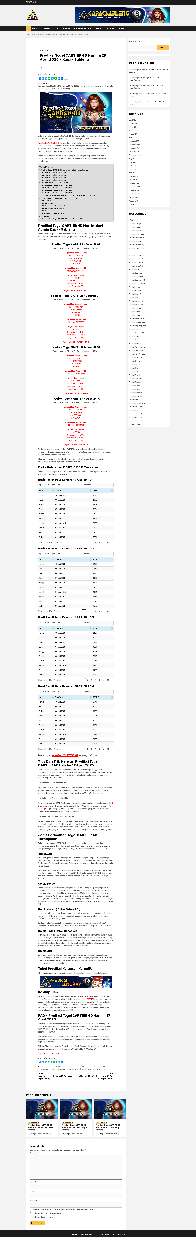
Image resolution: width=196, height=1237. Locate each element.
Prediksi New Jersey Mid (137, 350)
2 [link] (87, 542)
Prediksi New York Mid (137, 357)
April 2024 (132, 173)
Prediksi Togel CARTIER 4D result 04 (57, 175)
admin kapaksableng (56, 68)
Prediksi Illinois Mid (135, 298)
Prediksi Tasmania (135, 393)
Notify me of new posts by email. (45, 1217)
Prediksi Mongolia (135, 340)
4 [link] (95, 542)
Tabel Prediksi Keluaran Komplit (53, 213)
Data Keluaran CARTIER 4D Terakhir (54, 183)
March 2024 (133, 176)
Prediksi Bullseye (135, 224)
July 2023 (132, 204)
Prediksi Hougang (135, 290)
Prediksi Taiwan (134, 389)
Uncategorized (134, 424)
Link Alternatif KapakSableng (49, 1053)
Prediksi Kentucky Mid (137, 322)
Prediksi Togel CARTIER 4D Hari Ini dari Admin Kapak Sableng (64, 170)
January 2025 (134, 141)
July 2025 (132, 120)
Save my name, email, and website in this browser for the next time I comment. (64, 1209)
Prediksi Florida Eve (136, 262)
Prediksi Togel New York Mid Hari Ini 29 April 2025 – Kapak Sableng (95, 1076)
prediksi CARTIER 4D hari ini (91, 999)
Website (33, 1200)
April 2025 (132, 130)
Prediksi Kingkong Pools (137, 326)
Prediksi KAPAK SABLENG (48, 143)
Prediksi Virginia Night (137, 417)
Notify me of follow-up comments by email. (49, 1213)
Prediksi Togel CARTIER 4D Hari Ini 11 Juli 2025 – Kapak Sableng (40, 1127)
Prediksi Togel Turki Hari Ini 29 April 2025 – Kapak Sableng (56, 1076)
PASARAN (122, 28)
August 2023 (133, 201)
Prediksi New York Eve (137, 354)
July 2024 (132, 162)
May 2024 (132, 169)
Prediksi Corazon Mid (136, 255)
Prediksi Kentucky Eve (137, 319)
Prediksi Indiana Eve (136, 301)
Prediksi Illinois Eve (135, 294)
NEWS (131, 220)
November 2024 (135, 148)
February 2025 (134, 137)
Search (134, 41)
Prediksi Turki (134, 410)
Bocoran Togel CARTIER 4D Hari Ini (81, 1067)
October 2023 (134, 194)
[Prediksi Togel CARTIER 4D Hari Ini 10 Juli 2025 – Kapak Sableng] (76, 1109)
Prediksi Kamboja (135, 315)
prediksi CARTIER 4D (65, 755)
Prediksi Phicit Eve (135, 379)
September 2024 (135, 155)
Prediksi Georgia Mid (136, 276)
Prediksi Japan (134, 312)
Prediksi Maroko (135, 336)
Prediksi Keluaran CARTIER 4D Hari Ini (93, 1069)
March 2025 (133, 134)
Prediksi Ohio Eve (135, 361)
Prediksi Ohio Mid (135, 364)
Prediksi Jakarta (135, 308)
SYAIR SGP (98, 28)
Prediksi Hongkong (135, 287)
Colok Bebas (49, 203)
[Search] (168, 28)
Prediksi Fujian (134, 269)
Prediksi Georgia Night (137, 280)
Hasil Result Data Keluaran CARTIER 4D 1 (58, 185)
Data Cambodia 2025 (82, 28)
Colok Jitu (48, 211)
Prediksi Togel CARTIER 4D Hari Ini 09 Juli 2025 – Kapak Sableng (109, 1127)
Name (33, 1182)
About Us (36, 28)
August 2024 (133, 159)
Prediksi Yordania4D (136, 421)
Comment (34, 1153)
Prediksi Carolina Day (136, 234)
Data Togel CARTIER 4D (101, 1067)
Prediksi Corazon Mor (136, 259)
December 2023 (135, 187)
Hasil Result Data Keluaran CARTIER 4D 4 (58, 193)
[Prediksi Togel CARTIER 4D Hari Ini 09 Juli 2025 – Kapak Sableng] (110, 1109)
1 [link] (83, 542)
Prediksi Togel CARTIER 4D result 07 (57, 177)
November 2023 (135, 190)
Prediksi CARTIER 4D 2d (46, 1069)
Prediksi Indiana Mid (136, 305)
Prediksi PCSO (134, 371)
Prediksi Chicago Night (137, 248)
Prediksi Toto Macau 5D (137, 407)
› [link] (111, 542)
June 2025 (133, 123)
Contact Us (49, 28)
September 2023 (135, 197)
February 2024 (134, 180)
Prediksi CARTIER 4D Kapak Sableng (67, 1069)
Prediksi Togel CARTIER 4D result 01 (57, 172)
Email (33, 1191)
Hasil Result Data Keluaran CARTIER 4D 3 (58, 190)
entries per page (52, 485)
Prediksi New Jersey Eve (137, 347)
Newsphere (109, 1234)
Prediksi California (135, 227)
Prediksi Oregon (134, 368)
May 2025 (132, 127)
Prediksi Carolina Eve (136, 238)
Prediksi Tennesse (135, 396)
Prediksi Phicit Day (135, 375)
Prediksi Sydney (134, 386)
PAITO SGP (110, 28)
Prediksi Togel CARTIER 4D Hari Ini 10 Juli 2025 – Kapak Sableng (74, 1127)
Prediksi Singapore (135, 382)
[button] (53, 490)
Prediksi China (134, 252)
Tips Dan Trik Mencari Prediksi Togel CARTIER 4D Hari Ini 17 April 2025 (68, 196)
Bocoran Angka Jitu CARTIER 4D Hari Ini (55, 1067)
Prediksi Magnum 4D (136, 333)
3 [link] (91, 542)
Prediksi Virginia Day (136, 414)
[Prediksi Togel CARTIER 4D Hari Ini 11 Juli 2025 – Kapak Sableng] (42, 1109)
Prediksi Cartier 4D (45, 51)
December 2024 (135, 145)
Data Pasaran (63, 28)
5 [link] (99, 542)
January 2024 (134, 183)
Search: (87, 485)
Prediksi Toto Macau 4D (137, 403)
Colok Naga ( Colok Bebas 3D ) (55, 208)
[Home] (28, 28)
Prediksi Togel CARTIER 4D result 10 (57, 180)
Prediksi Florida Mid (136, 266)
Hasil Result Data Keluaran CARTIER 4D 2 (58, 188)
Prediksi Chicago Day (136, 245)
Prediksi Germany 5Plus (137, 283)
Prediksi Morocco (135, 343)
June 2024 (133, 166)
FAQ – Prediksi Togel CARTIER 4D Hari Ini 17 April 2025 (62, 219)
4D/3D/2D (48, 201)
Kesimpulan (45, 216)
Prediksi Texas (134, 400)
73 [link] (108, 542)
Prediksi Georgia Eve (136, 273)
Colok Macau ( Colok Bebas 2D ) (55, 206)
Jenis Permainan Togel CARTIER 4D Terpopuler (59, 198)
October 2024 (134, 152)
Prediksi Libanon (135, 329)
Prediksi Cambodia (135, 231)
